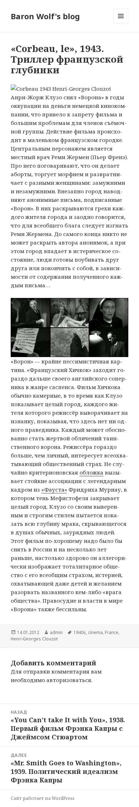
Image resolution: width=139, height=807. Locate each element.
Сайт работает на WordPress (42, 798)
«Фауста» (54, 489)
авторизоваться (68, 679)
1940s (79, 632)
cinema (95, 632)
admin (56, 632)
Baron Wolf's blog (45, 16)
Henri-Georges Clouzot (34, 639)
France (111, 632)
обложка (91, 472)
